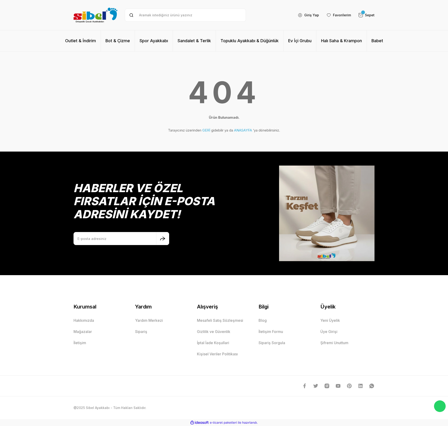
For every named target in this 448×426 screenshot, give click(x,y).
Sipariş (141, 331)
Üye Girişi (328, 331)
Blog (263, 320)
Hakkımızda (84, 320)
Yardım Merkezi (149, 320)
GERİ (206, 130)
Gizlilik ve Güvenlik (213, 331)
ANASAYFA (243, 130)
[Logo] (95, 15)
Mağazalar (83, 331)
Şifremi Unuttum (334, 342)
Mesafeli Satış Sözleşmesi (220, 320)
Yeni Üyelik (330, 320)
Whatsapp (440, 406)
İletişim (80, 342)
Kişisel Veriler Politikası (217, 354)
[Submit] (162, 238)
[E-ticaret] (223, 423)
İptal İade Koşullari (213, 342)
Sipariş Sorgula (272, 342)
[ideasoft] (199, 422)
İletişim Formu (271, 331)
